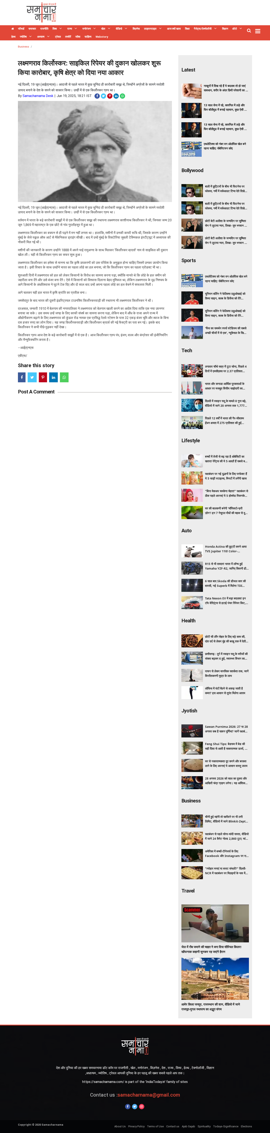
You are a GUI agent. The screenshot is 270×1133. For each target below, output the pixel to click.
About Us (120, 1126)
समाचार (32, 28)
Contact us (172, 1126)
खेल (103, 28)
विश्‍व (55, 28)
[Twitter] (134, 1106)
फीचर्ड (21, 28)
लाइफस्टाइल (150, 28)
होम (13, 29)
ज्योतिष (23, 36)
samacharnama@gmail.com (135, 1095)
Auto (186, 531)
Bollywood (192, 170)
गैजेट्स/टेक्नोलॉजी (203, 28)
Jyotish (189, 711)
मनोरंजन (86, 28)
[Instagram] (141, 1106)
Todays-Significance (225, 1126)
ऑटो (234, 28)
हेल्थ (13, 36)
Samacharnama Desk (38, 96)
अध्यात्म (41, 36)
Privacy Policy (136, 1126)
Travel (187, 891)
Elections (246, 1126)
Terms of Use (155, 1126)
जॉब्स (77, 36)
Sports (188, 260)
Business (23, 46)
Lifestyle (190, 441)
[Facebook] (127, 1106)
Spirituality (204, 1126)
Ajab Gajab (188, 1126)
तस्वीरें (68, 36)
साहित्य (88, 36)
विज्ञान (225, 28)
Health (188, 621)
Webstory (102, 36)
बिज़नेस (136, 28)
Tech (186, 350)
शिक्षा (187, 28)
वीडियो (119, 28)
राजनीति (44, 28)
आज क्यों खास (174, 28)
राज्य (69, 28)
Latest (188, 70)
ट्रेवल (58, 36)
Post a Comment (36, 392)
